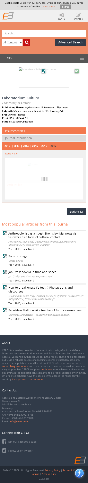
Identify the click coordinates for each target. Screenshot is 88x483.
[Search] (26, 42)
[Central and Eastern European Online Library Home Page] (8, 15)
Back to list (76, 211)
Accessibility (49, 474)
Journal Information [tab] (18, 138)
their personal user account (27, 379)
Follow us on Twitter (20, 450)
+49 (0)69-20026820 (22, 418)
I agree (65, 6)
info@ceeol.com (19, 421)
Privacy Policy (52, 470)
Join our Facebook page (21, 441)
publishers (47, 369)
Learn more (48, 6)
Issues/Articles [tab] (15, 131)
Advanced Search (70, 42)
